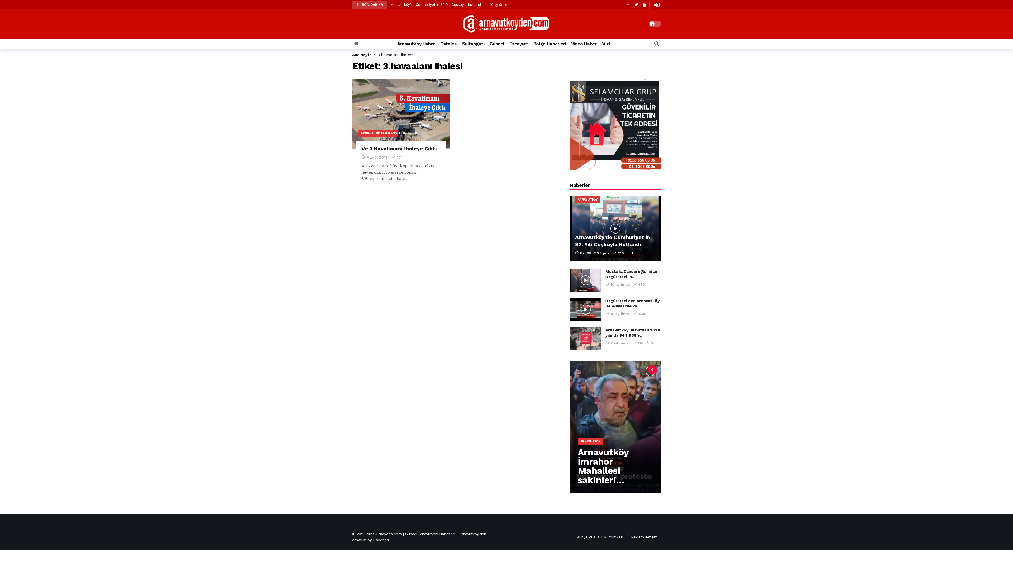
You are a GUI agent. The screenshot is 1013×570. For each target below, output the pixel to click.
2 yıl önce (619, 343)
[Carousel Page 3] (617, 369)
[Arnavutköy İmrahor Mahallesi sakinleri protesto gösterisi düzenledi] (615, 427)
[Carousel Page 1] (594, 369)
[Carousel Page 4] (629, 369)
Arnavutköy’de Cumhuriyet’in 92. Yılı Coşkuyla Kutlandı (436, 5)
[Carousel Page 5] (640, 369)
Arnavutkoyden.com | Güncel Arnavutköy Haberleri (411, 534)
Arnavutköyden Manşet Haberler (379, 133)
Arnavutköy (588, 199)
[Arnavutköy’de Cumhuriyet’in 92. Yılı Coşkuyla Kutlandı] (615, 228)
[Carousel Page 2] (605, 369)
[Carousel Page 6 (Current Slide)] (652, 369)
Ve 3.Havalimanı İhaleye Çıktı (399, 148)
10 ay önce (620, 284)
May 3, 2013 (377, 157)
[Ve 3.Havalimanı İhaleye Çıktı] (401, 114)
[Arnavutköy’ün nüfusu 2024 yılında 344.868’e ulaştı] (585, 338)
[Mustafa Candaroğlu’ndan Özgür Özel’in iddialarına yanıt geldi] (585, 280)
